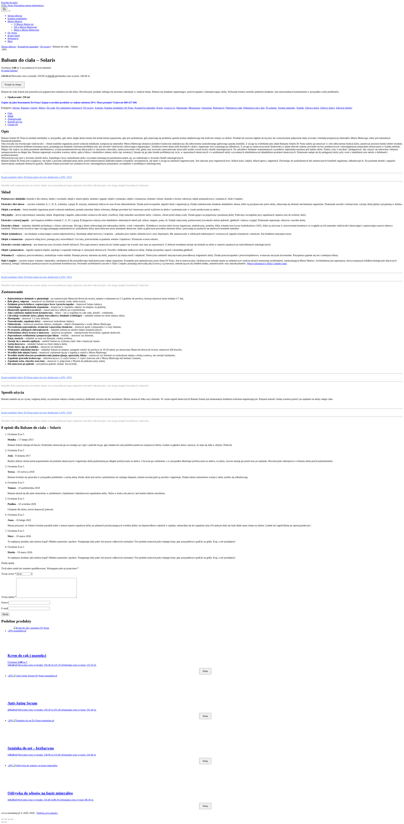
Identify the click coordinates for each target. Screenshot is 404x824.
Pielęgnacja (218, 108)
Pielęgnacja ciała (234, 108)
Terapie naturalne (286, 108)
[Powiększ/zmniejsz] (2, 819)
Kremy (159, 108)
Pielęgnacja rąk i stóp (253, 108)
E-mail (4, 608)
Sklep (205, 671)
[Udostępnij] (9, 819)
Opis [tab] (10, 113)
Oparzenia (206, 108)
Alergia (16, 108)
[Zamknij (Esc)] (12, 819)
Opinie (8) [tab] (13, 124)
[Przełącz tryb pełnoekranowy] (5, 819)
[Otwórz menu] (9, 10)
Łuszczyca (169, 108)
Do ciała (51, 108)
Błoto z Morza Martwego (26, 30)
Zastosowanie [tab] (14, 119)
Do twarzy (45, 46)
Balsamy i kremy (29, 108)
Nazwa (4, 602)
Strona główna (15, 15)
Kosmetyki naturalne (28, 46)
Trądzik (300, 108)
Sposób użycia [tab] (15, 121)
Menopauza (194, 108)
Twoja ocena (8, 573)
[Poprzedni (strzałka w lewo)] (2, 822)
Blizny (42, 108)
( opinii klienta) (9, 70)
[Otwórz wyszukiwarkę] (4, 9)
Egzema (99, 108)
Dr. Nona (12, 32)
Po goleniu (271, 108)
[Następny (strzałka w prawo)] (5, 822)
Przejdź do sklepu (13, 84)
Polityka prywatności (47, 813)
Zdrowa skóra (312, 108)
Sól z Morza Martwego (25, 27)
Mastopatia (181, 108)
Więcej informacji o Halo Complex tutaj (267, 263)
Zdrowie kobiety (344, 108)
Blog (10, 41)
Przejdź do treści (9, 2)
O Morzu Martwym (23, 24)
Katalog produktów (17, 18)
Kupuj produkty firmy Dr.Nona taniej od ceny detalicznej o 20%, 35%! (36, 177)
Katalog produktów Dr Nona (118, 108)
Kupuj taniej (14, 35)
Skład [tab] (10, 116)
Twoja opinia (8, 597)
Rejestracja (13, 38)
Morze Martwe (15, 21)
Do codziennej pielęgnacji (69, 108)
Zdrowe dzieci (327, 108)
